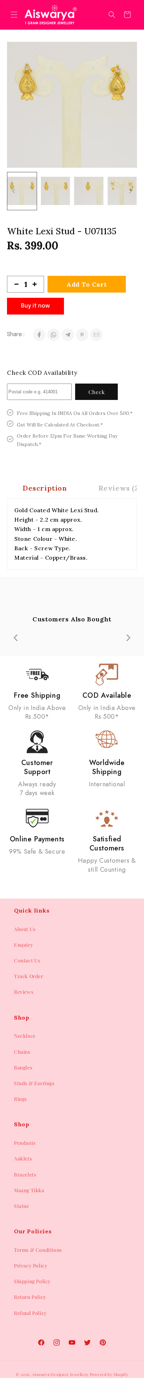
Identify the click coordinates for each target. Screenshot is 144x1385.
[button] (14, 14)
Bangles (23, 1067)
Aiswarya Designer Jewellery (60, 1374)
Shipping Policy (32, 1281)
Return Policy (30, 1297)
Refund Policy (30, 1313)
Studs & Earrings (34, 1083)
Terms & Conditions (38, 1250)
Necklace (25, 1035)
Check (96, 391)
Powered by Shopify (109, 1374)
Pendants (25, 1143)
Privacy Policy (30, 1265)
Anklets (23, 1158)
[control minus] (13, 284)
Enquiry (23, 944)
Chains (22, 1052)
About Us (25, 929)
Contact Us (27, 960)
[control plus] (37, 284)
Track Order (28, 976)
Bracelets (25, 1174)
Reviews (23, 992)
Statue (21, 1206)
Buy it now (35, 306)
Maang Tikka (29, 1190)
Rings (20, 1099)
